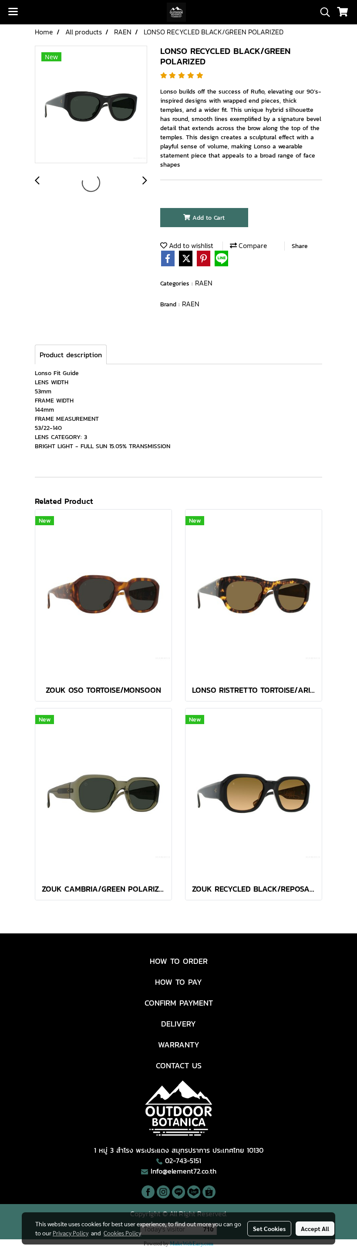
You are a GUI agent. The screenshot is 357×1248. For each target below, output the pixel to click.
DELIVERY (178, 1024)
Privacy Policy (70, 1233)
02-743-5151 (183, 1160)
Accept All (315, 1228)
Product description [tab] (71, 354)
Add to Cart (207, 217)
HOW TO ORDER (179, 961)
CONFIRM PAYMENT (179, 1003)
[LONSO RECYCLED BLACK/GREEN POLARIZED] (91, 105)
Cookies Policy (122, 1233)
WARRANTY (178, 1044)
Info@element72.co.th (183, 1171)
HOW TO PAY (178, 982)
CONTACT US (179, 1065)
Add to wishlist (190, 245)
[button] (322, 12)
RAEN (203, 283)
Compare (252, 245)
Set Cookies (269, 1228)
